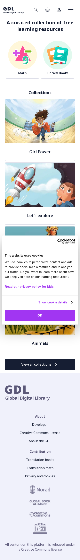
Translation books (40, 459)
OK (40, 315)
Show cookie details (52, 302)
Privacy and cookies (40, 476)
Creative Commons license (40, 432)
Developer (40, 424)
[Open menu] (71, 9)
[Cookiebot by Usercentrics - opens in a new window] (57, 241)
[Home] (13, 9)
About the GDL (40, 441)
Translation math (40, 468)
